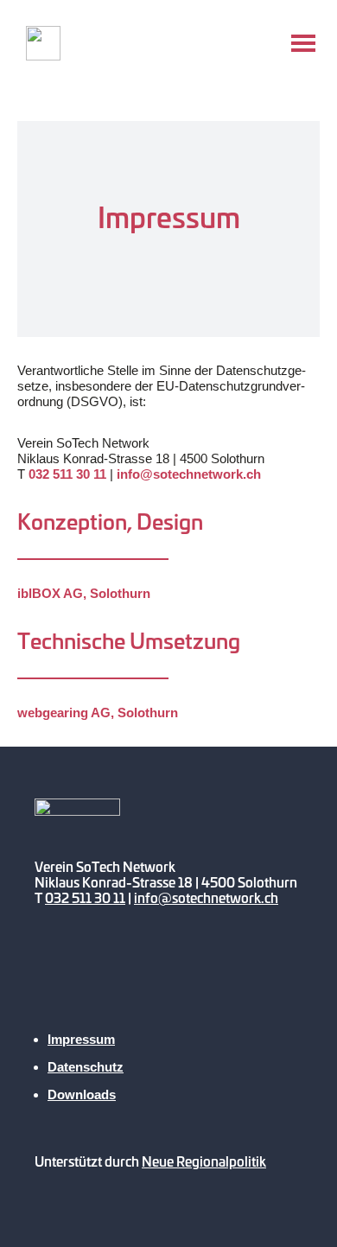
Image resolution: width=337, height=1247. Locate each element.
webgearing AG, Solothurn (97, 712)
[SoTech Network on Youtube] (56, 981)
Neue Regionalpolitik (204, 1161)
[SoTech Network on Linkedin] (202, 981)
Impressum (81, 1039)
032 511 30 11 (67, 474)
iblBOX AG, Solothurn (83, 593)
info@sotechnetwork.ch (189, 474)
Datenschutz (86, 1066)
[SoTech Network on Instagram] (153, 981)
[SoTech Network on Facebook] (104, 981)
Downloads (82, 1094)
